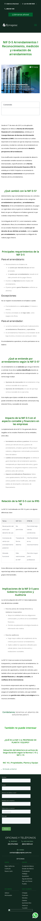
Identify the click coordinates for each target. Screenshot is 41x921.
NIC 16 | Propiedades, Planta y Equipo (20, 762)
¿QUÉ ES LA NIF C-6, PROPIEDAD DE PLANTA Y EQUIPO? (20, 741)
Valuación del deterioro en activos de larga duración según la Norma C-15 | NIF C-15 (20, 752)
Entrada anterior (9, 769)
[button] (37, 104)
